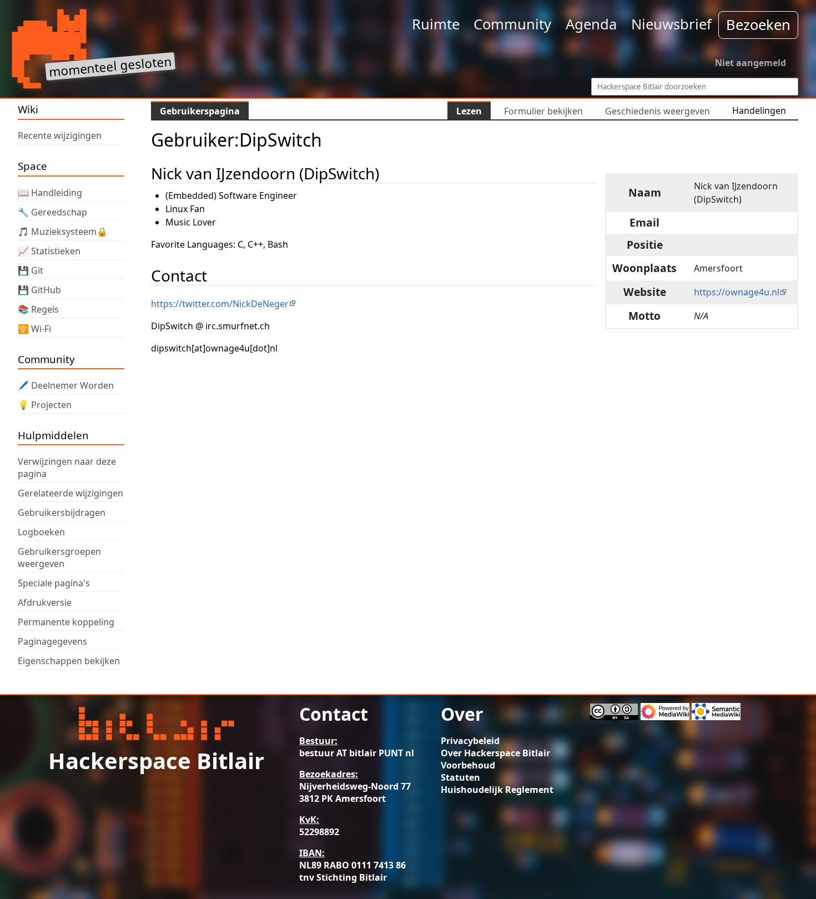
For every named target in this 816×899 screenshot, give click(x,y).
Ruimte (436, 24)
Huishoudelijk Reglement (497, 790)
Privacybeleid (470, 741)
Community (512, 24)
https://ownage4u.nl (736, 292)
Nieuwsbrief (671, 24)
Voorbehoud (468, 765)
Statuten (460, 777)
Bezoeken (758, 24)
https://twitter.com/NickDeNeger (220, 304)
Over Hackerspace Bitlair (495, 753)
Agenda (591, 24)
